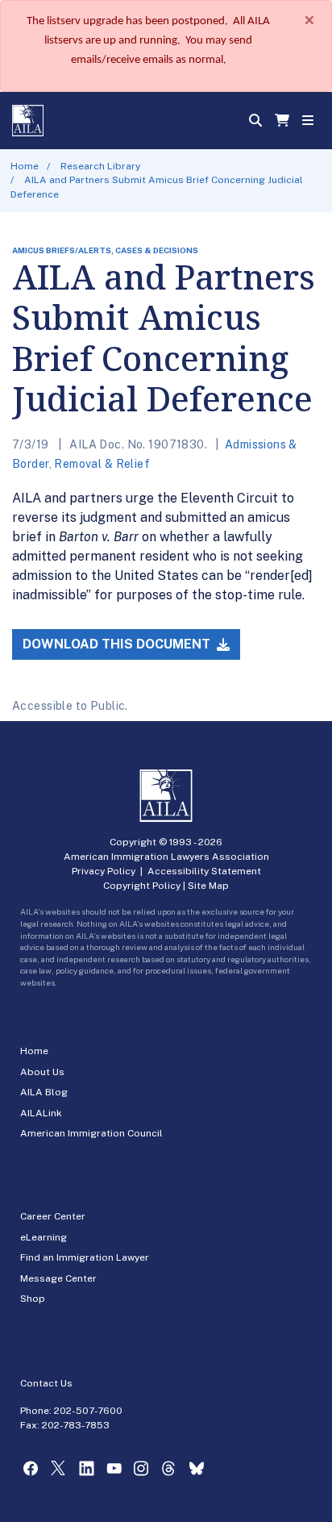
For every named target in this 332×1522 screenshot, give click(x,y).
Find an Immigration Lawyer (84, 1257)
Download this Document (118, 644)
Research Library (100, 166)
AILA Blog (44, 1092)
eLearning (43, 1237)
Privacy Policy (103, 871)
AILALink (41, 1113)
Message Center (58, 1278)
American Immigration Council (91, 1133)
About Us (42, 1072)
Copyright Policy (142, 885)
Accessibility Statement (204, 871)
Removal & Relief (102, 463)
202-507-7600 (88, 1410)
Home (24, 166)
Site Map (208, 885)
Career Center (52, 1216)
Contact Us (46, 1383)
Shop (32, 1298)
